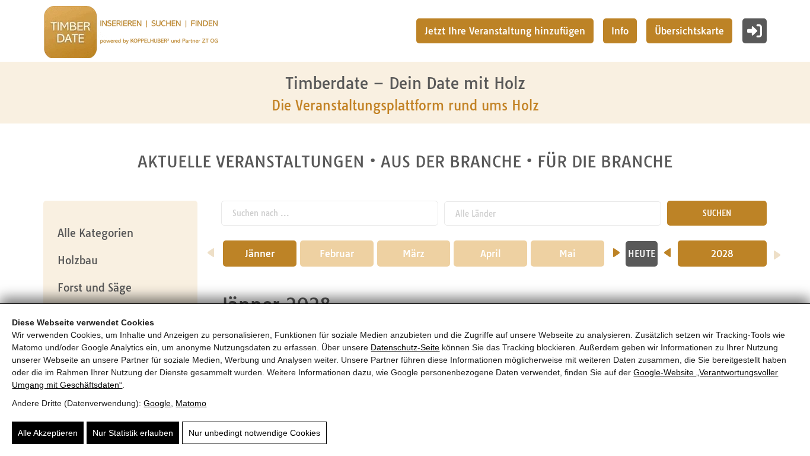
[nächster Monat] (616, 248)
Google (157, 403)
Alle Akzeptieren (48, 433)
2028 (722, 253)
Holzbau (78, 260)
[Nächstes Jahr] (777, 251)
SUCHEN (717, 213)
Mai (567, 253)
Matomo (191, 403)
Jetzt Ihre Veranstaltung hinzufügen (505, 31)
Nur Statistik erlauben (133, 433)
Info (620, 31)
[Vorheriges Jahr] (667, 248)
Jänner (260, 253)
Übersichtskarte (689, 31)
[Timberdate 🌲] (130, 34)
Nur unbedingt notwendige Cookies (254, 433)
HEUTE (641, 253)
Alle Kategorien (95, 233)
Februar (337, 253)
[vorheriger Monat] (211, 248)
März (414, 253)
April (490, 253)
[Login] (754, 30)
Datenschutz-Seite (405, 347)
